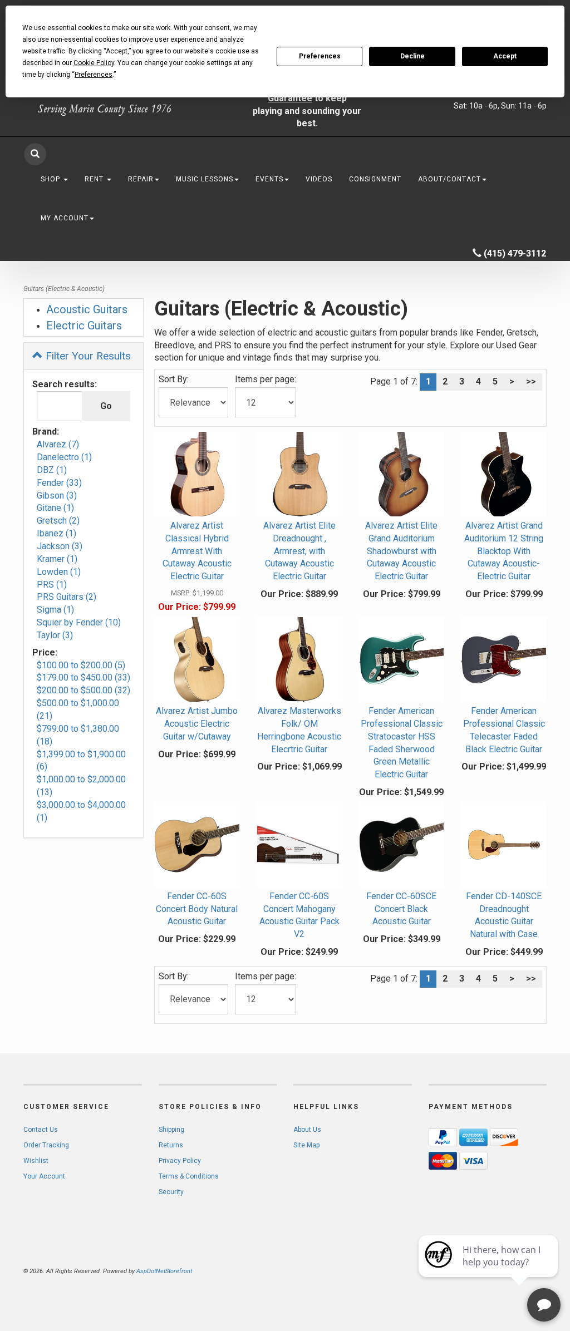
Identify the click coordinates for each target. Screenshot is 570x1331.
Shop (51, 179)
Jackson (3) (59, 546)
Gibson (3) (57, 495)
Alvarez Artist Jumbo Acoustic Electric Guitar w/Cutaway (197, 724)
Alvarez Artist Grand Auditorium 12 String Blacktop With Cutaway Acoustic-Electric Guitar (503, 550)
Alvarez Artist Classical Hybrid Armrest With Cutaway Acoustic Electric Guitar (197, 550)
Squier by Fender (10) (79, 622)
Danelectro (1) (64, 457)
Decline (412, 56)
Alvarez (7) (58, 444)
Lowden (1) (59, 571)
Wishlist (35, 1161)
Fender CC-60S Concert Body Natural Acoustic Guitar (197, 909)
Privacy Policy (180, 1161)
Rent (95, 179)
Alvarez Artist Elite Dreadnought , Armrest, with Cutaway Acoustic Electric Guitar (299, 550)
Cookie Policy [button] (93, 63)
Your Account (44, 1176)
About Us (307, 1129)
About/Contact (449, 179)
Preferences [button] (93, 74)
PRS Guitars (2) (66, 596)
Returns (171, 1145)
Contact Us (40, 1129)
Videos (319, 179)
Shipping (171, 1129)
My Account (65, 218)
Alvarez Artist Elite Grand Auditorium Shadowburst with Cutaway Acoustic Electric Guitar (401, 550)
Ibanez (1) (56, 533)
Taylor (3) (55, 635)
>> (531, 381)
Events (269, 179)
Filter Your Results (87, 355)
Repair (141, 179)
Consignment (375, 179)
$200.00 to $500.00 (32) (83, 690)
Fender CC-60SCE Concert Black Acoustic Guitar (401, 909)
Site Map (306, 1145)
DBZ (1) (52, 470)
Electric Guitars (84, 325)
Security (171, 1192)
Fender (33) (59, 482)
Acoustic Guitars (86, 309)
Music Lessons (204, 179)
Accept (505, 56)
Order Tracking (46, 1145)
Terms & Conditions (189, 1176)
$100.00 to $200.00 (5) (81, 665)
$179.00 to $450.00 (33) (83, 677)
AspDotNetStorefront (164, 1271)
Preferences (320, 56)
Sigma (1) (55, 609)
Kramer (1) (57, 559)
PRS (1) (52, 584)
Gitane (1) (55, 507)
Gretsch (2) (58, 520)
